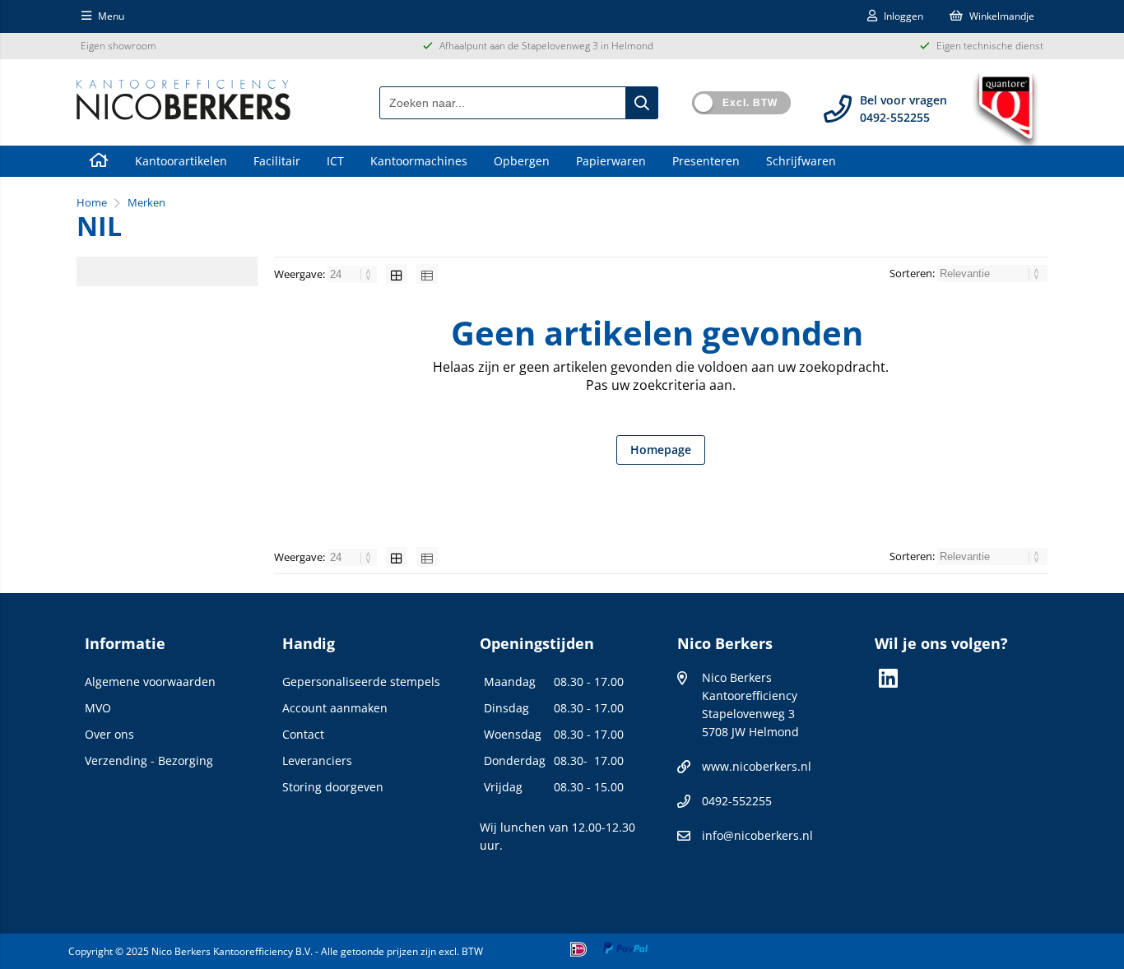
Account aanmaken (335, 708)
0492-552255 (737, 801)
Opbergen (522, 161)
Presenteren (706, 161)
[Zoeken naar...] (641, 102)
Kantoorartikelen (181, 161)
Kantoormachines (418, 161)
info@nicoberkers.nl (757, 835)
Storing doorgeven (332, 787)
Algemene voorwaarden (150, 681)
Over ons (109, 734)
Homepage (660, 449)
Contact (303, 734)
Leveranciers (317, 760)
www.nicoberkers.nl (756, 766)
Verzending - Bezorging (149, 760)
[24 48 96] (353, 274)
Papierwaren (611, 161)
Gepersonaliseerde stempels (361, 681)
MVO (98, 708)
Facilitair (276, 161)
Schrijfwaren (801, 161)
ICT (335, 161)
